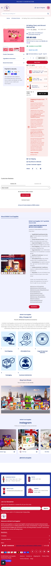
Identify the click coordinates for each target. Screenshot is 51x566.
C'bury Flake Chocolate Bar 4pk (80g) (37, 80)
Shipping (28, 39)
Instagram (25, 422)
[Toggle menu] (2, 7)
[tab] (9, 217)
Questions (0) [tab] (37, 183)
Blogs (31, 558)
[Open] (3, 562)
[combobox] (25, 13)
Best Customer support (34, 164)
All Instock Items (15, 18)
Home (8, 18)
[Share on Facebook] (32, 168)
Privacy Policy (45, 556)
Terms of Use (19, 512)
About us (22, 556)
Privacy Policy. (26, 512)
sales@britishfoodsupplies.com (15, 490)
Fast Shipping (32, 159)
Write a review (25, 195)
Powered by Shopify (6, 558)
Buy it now (37, 62)
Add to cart (42, 93)
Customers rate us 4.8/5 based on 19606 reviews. (28, 545)
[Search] (48, 13)
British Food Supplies (10, 556)
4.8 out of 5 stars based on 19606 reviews (28, 205)
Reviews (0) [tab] (13, 183)
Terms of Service (24, 558)
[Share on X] (36, 168)
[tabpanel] (25, 264)
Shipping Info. (36, 556)
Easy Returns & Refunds (34, 161)
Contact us (29, 556)
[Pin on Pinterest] (40, 168)
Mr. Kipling (33, 29)
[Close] (46, 99)
